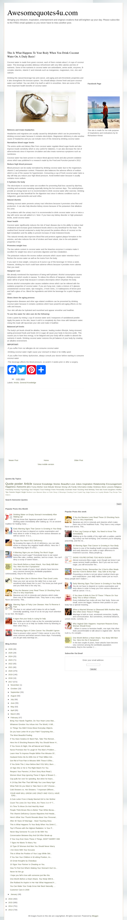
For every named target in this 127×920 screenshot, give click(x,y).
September (15, 692)
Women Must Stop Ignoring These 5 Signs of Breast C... (33, 775)
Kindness (97, 487)
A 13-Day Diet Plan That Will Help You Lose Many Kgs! (32, 782)
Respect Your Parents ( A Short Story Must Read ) (31, 771)
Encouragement (114, 484)
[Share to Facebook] (22, 379)
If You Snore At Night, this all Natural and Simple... (31, 746)
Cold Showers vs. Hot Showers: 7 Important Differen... (32, 790)
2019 (10, 675)
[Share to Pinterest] (24, 379)
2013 (10, 910)
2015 (10, 902)
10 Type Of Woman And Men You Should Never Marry (32, 846)
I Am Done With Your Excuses (22, 850)
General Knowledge (28, 383)
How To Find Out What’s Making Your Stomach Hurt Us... (33, 868)
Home (46, 460)
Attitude (51, 487)
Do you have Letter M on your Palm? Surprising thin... (32, 732)
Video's (7, 495)
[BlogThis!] (19, 379)
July (12, 699)
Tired (97, 490)
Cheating (69, 492)
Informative (82, 487)
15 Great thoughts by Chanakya (23, 861)
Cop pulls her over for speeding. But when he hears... (32, 779)
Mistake (106, 492)
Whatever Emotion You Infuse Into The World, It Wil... (32, 724)
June (13, 703)
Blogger (95, 916)
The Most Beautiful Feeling (21, 735)
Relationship (99, 484)
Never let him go (17, 872)
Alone (103, 487)
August (14, 696)
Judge (88, 492)
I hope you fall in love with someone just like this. (30, 875)
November (15, 685)
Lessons (110, 487)
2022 (10, 664)
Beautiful (65, 484)
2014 (10, 906)
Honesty (17, 490)
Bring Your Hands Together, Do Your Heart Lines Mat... (32, 721)
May (13, 707)
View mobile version (46, 464)
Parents (12, 492)
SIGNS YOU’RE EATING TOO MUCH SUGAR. (92, 557)
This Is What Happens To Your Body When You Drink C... (33, 824)
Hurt (31, 490)
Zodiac (90, 487)
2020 (10, 671)
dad (101, 490)
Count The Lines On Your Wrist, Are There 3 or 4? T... (32, 803)
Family (74, 487)
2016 (10, 899)
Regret (18, 492)
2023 (10, 660)
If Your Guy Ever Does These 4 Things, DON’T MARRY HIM (35, 839)
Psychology (24, 490)
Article (16, 383)
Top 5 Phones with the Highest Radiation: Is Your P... (31, 828)
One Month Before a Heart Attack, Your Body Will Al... (32, 879)
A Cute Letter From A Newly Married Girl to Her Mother (32, 799)
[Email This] (17, 379)
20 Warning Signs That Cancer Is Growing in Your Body (96, 546)
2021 (10, 667)
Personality (60, 490)
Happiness (10, 487)
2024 (10, 656)
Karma (92, 492)
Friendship (9, 490)
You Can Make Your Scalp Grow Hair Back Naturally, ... (33, 886)
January (14, 894)
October (14, 689)
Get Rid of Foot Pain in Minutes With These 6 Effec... (32, 761)
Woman (58, 487)
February (15, 718)
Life (69, 487)
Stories (56, 484)
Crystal (79, 492)
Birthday (92, 490)
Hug (83, 492)
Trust (42, 490)
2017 (10, 682)
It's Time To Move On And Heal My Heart (27, 806)
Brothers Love (31, 492)
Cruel (75, 492)
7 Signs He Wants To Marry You (23, 843)
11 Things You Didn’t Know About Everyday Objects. (31, 728)
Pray (110, 492)
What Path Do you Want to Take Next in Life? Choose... (33, 786)
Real (86, 490)
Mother (40, 487)
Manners (39, 492)
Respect (36, 490)
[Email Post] (12, 379)
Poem (53, 490)
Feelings (47, 490)
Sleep (55, 492)
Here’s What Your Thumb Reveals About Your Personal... (33, 817)
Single (23, 492)
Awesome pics (23, 487)
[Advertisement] (52, 37)
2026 (10, 649)
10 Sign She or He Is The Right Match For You (29, 768)
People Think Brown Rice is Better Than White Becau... (33, 810)
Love (72, 484)
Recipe (115, 492)
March (13, 714)
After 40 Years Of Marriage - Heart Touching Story (31, 821)
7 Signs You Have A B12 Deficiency (27, 541)
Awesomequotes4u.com (42, 12)
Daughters (111, 490)
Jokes (79, 484)
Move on (46, 492)
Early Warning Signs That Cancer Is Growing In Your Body (37, 529)
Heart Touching (78, 490)
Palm (51, 492)
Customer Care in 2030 (19, 890)
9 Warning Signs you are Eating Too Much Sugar (33, 552)
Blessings (62, 492)
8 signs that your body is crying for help (29, 619)
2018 (10, 678)
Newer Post (13, 460)
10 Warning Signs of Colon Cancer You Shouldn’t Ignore (36, 631)
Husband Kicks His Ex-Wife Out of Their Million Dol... (32, 757)
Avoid (105, 490)
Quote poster (14, 483)
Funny (34, 487)
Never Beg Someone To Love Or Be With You (29, 832)
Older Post (78, 460)
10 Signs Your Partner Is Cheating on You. (27, 864)
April (13, 710)
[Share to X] (20, 379)
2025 (10, 653)
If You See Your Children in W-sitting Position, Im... (31, 857)
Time (120, 492)
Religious (118, 487)
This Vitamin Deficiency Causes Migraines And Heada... (33, 814)
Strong (64, 487)
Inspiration (87, 484)
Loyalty (100, 492)
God (45, 487)
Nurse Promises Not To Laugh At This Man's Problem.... (33, 750)
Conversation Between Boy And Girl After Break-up (31, 835)
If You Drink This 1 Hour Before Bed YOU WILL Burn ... (33, 764)
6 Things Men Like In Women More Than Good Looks (35, 578)
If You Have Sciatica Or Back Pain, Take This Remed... (32, 739)
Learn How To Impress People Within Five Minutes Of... (33, 753)
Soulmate (68, 490)
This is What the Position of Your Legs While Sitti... (31, 853)
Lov (96, 492)
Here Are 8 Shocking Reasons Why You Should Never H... (34, 742)
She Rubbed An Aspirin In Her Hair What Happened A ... (33, 883)
